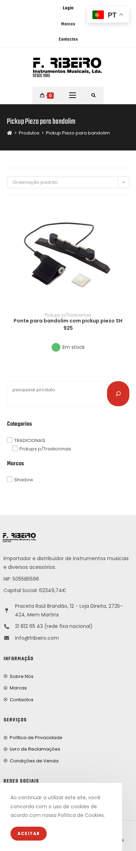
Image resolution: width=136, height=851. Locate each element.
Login (68, 8)
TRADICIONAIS (29, 440)
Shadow (23, 479)
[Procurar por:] (94, 95)
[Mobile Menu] (72, 95)
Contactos (68, 39)
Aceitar (28, 833)
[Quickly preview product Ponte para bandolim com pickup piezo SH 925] (127, 214)
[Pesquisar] (118, 393)
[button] (127, 232)
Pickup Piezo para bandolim (78, 133)
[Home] (9, 133)
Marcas (68, 24)
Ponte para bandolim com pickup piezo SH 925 (68, 324)
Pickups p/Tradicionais (68, 315)
